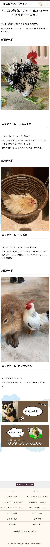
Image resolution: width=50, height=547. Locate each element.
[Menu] (46, 4)
